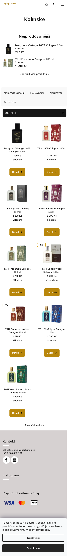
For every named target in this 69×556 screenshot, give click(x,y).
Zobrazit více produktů (33, 73)
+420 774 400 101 (12, 453)
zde (47, 529)
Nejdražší (56, 92)
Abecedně (10, 102)
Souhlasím (33, 548)
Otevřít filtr (11, 113)
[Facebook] (6, 460)
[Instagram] (14, 460)
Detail (15, 172)
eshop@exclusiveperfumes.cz (19, 449)
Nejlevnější (37, 92)
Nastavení (33, 537)
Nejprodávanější (14, 92)
